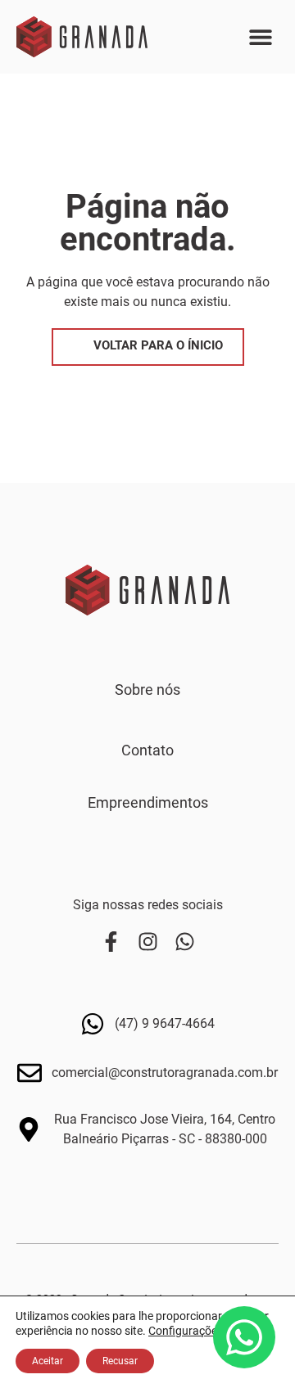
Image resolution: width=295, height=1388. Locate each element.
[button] (260, 37)
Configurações (185, 1330)
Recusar (120, 1361)
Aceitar (47, 1361)
